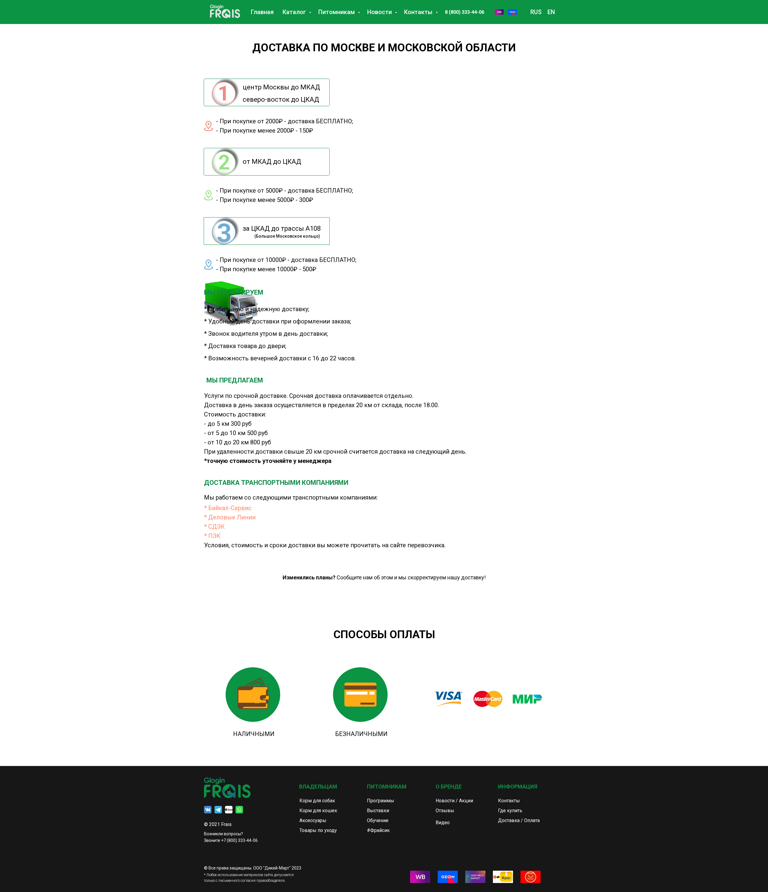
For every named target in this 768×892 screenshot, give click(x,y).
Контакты (419, 12)
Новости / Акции (454, 800)
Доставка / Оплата (519, 820)
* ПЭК (212, 535)
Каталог (295, 12)
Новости (380, 12)
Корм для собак (317, 800)
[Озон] (512, 12)
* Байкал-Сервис (228, 508)
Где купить (510, 810)
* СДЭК (214, 526)
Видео (443, 822)
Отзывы (445, 810)
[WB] (499, 12)
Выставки (378, 810)
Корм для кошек (318, 810)
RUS (536, 12)
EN (551, 12)
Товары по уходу (318, 830)
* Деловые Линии (230, 517)
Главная (262, 12)
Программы (380, 800)
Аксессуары (312, 820)
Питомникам (337, 12)
